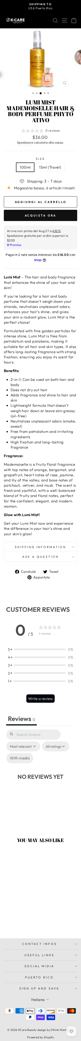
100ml (25, 167)
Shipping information (40, 547)
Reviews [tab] (21, 718)
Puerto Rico (39, 977)
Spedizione (25, 142)
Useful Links (39, 955)
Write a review (40, 698)
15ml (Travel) (50, 167)
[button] (40, 649)
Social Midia (39, 966)
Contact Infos (39, 944)
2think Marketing (62, 1030)
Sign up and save (39, 988)
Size (40, 158)
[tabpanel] (40, 777)
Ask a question (40, 556)
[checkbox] (19, 758)
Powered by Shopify (40, 1037)
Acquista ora (40, 215)
